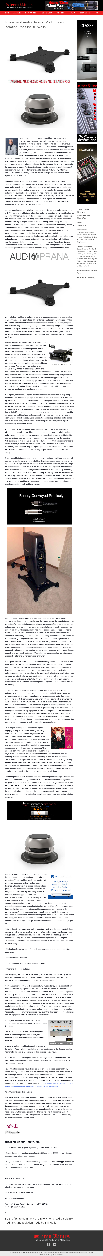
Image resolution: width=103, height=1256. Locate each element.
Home (7, 13)
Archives (17, 13)
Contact (71, 13)
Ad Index (60, 13)
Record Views (47, 13)
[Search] (97, 13)
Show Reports (85, 13)
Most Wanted (30, 13)
